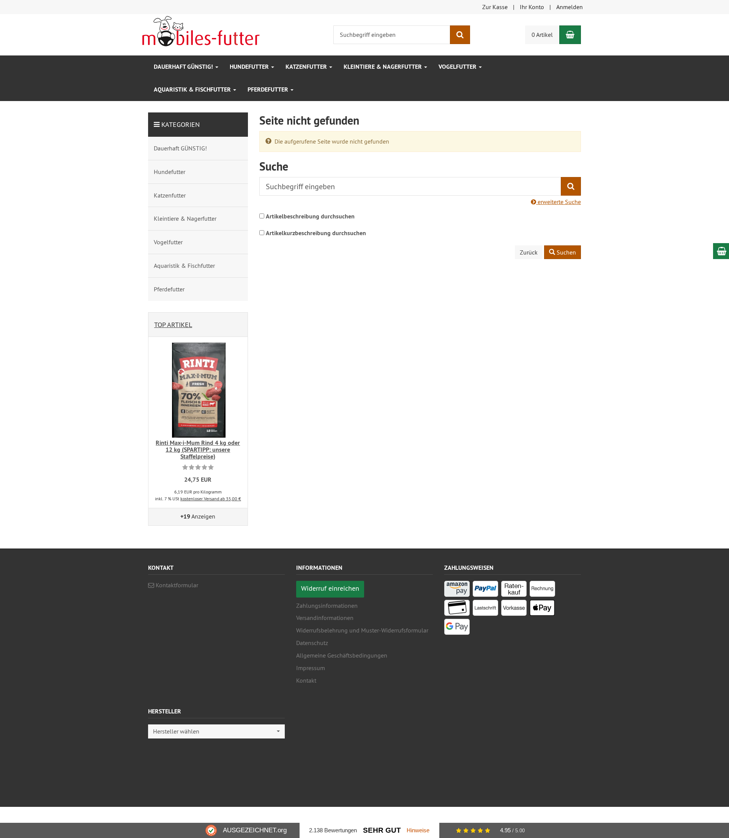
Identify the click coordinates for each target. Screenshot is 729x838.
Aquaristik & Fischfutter (193, 89)
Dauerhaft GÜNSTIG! (184, 67)
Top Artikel (173, 324)
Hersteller (164, 711)
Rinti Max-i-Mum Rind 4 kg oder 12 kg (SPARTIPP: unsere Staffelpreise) (198, 449)
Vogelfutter (458, 67)
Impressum (310, 668)
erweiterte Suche (558, 202)
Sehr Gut (382, 830)
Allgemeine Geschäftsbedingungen (341, 655)
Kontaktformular (176, 585)
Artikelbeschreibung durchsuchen (310, 216)
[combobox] (216, 731)
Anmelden (569, 7)
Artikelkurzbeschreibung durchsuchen (316, 233)
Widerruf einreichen (330, 588)
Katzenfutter (307, 67)
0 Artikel (542, 34)
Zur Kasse (495, 7)
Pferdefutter (269, 89)
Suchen (565, 252)
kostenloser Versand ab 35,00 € (210, 498)
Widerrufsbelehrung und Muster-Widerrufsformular (362, 630)
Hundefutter (250, 67)
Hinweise (418, 830)
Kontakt (306, 680)
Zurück (529, 252)
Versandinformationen (324, 617)
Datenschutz (312, 643)
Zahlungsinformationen (327, 605)
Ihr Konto (532, 7)
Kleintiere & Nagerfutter (383, 67)
